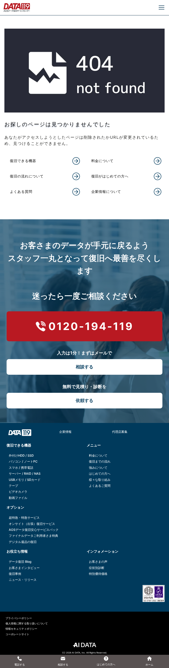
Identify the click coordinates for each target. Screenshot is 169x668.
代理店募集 (119, 432)
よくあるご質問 (99, 485)
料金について (98, 455)
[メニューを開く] (161, 7)
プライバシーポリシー (19, 618)
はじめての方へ (99, 473)
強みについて (98, 467)
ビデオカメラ (18, 491)
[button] (46, 160)
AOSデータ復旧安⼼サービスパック (34, 529)
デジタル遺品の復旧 (23, 542)
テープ (13, 485)
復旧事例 (15, 574)
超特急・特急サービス (24, 517)
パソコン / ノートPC (23, 461)
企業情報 (65, 432)
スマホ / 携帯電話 (21, 467)
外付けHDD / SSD (21, 455)
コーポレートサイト (17, 634)
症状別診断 (96, 568)
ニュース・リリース (23, 579)
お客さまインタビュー (24, 568)
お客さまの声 (98, 561)
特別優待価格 (98, 574)
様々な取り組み (99, 480)
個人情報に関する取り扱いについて (27, 623)
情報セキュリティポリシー (21, 628)
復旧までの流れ (99, 461)
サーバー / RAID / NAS (24, 473)
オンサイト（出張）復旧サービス (32, 524)
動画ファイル (18, 498)
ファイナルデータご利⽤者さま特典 (33, 535)
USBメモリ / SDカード (24, 480)
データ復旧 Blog (20, 561)
